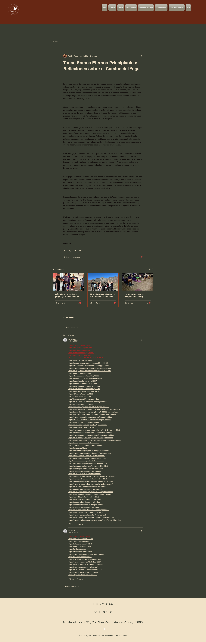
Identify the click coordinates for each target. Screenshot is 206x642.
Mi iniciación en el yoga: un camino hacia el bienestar (102, 295)
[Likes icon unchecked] (69, 524)
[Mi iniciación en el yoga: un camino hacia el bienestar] (103, 282)
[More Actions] (141, 340)
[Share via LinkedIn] (75, 250)
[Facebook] (105, 629)
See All (151, 269)
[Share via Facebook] (64, 250)
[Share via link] (80, 250)
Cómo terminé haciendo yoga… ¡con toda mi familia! (68, 295)
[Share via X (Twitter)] (70, 250)
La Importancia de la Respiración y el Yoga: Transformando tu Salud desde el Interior (136, 295)
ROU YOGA (103, 604)
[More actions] (141, 56)
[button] (151, 41)
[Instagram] (101, 629)
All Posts (55, 41)
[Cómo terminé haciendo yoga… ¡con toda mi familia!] (68, 282)
